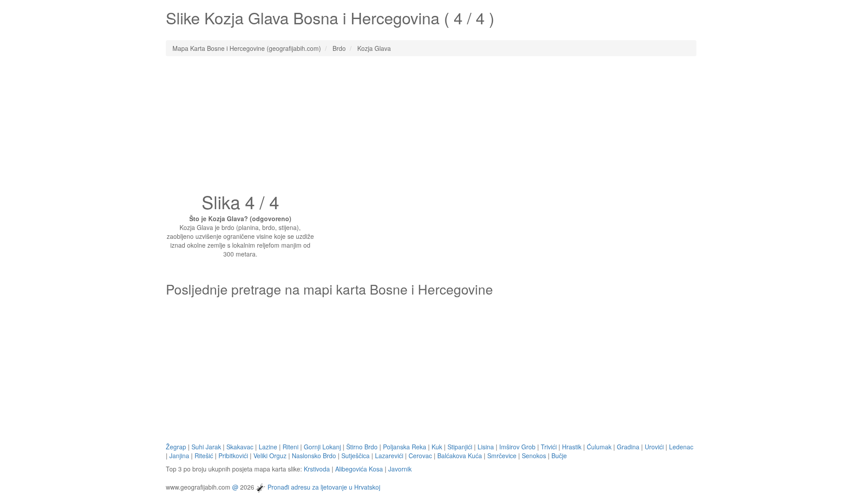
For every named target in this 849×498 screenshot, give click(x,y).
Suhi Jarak (206, 446)
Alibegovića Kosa (359, 468)
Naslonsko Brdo (314, 455)
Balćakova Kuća (459, 455)
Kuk (437, 446)
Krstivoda (317, 468)
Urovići (654, 446)
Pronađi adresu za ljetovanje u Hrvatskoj (324, 486)
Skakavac (239, 446)
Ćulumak (599, 446)
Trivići (549, 446)
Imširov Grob (517, 446)
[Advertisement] (424, 127)
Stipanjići (459, 446)
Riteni (290, 446)
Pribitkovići (233, 455)
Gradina (628, 446)
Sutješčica (355, 455)
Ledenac (681, 446)
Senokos (534, 455)
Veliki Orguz (270, 455)
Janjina (179, 455)
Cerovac (420, 455)
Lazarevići (389, 455)
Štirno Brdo (362, 446)
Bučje (559, 455)
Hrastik (571, 446)
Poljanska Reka (404, 446)
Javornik (400, 468)
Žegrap (176, 446)
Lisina (486, 446)
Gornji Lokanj (322, 446)
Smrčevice (501, 455)
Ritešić (204, 455)
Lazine (268, 446)
